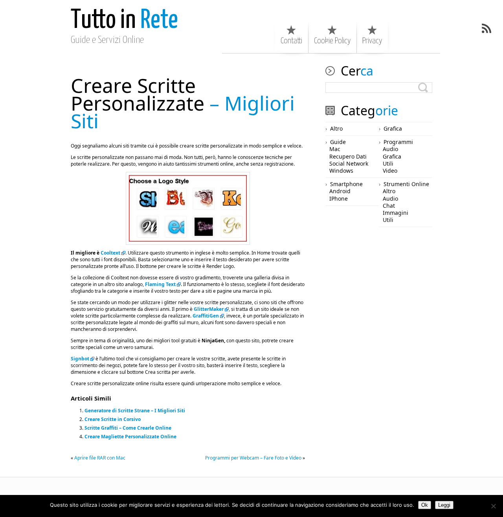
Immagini (395, 212)
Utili (388, 163)
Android (340, 191)
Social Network (348, 163)
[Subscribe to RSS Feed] (486, 28)
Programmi (398, 142)
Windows (341, 170)
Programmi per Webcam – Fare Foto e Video (253, 457)
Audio (390, 149)
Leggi (444, 505)
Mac (334, 149)
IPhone (338, 198)
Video (390, 170)
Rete (124, 20)
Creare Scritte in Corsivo (112, 419)
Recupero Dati (348, 156)
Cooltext (110, 252)
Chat (389, 205)
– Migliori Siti (183, 103)
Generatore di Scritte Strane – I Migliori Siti (134, 410)
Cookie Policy (332, 41)
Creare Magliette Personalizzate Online (130, 436)
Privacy (372, 41)
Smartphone (346, 184)
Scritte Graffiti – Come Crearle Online (127, 428)
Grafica (393, 128)
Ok (424, 505)
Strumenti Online (406, 184)
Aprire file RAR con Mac (99, 457)
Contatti (291, 41)
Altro (336, 128)
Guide (338, 142)
